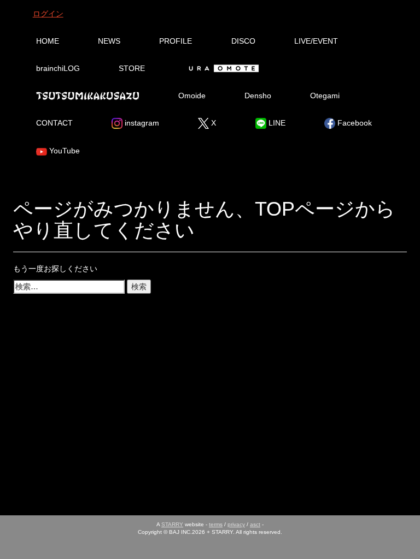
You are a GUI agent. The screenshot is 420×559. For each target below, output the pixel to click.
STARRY (172, 524)
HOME (47, 41)
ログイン (48, 13)
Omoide (192, 95)
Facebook (353, 122)
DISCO (243, 41)
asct (255, 524)
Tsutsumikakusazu (87, 95)
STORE (132, 68)
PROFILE (175, 41)
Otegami (325, 95)
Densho (257, 95)
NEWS (109, 41)
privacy (236, 524)
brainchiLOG (58, 68)
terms (216, 524)
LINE (275, 122)
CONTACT (54, 122)
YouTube (63, 150)
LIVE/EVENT (316, 41)
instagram (140, 122)
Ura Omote (222, 68)
